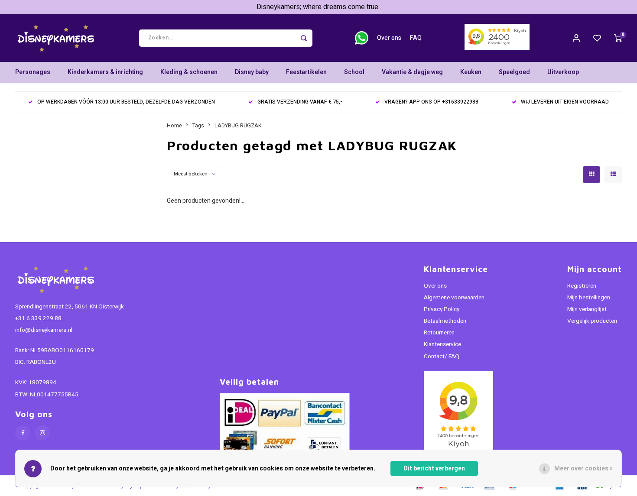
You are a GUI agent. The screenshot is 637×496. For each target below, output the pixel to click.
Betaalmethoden (445, 321)
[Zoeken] (303, 38)
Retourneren (439, 332)
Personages (32, 72)
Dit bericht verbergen (434, 468)
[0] (618, 38)
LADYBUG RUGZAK (238, 126)
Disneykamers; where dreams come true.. (319, 7)
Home (174, 126)
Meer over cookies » (583, 468)
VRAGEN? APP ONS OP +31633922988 (431, 102)
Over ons (389, 37)
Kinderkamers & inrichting (105, 72)
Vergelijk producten (592, 321)
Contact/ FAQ (441, 356)
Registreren (581, 286)
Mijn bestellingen (588, 297)
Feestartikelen (306, 72)
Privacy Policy (441, 309)
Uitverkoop (563, 72)
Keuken (470, 72)
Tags (198, 126)
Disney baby (252, 72)
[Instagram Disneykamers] (42, 433)
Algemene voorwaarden (454, 297)
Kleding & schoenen (189, 72)
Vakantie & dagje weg (412, 72)
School (354, 72)
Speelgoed (514, 72)
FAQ (416, 37)
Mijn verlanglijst (587, 309)
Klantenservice (442, 344)
